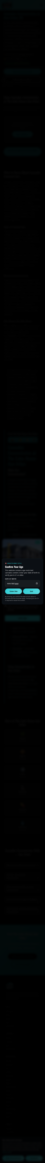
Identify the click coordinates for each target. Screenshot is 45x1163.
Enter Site (13, 591)
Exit (31, 591)
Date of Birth (10, 579)
